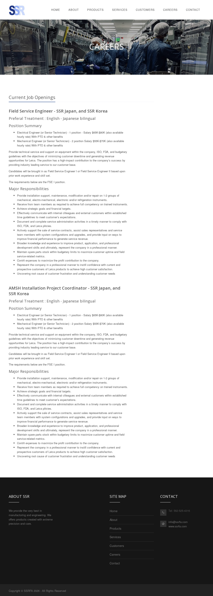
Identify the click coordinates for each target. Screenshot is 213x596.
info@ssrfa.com (178, 522)
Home (55, 10)
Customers (145, 10)
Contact (193, 10)
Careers (170, 10)
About (73, 10)
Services (120, 10)
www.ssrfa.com (177, 526)
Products (95, 10)
